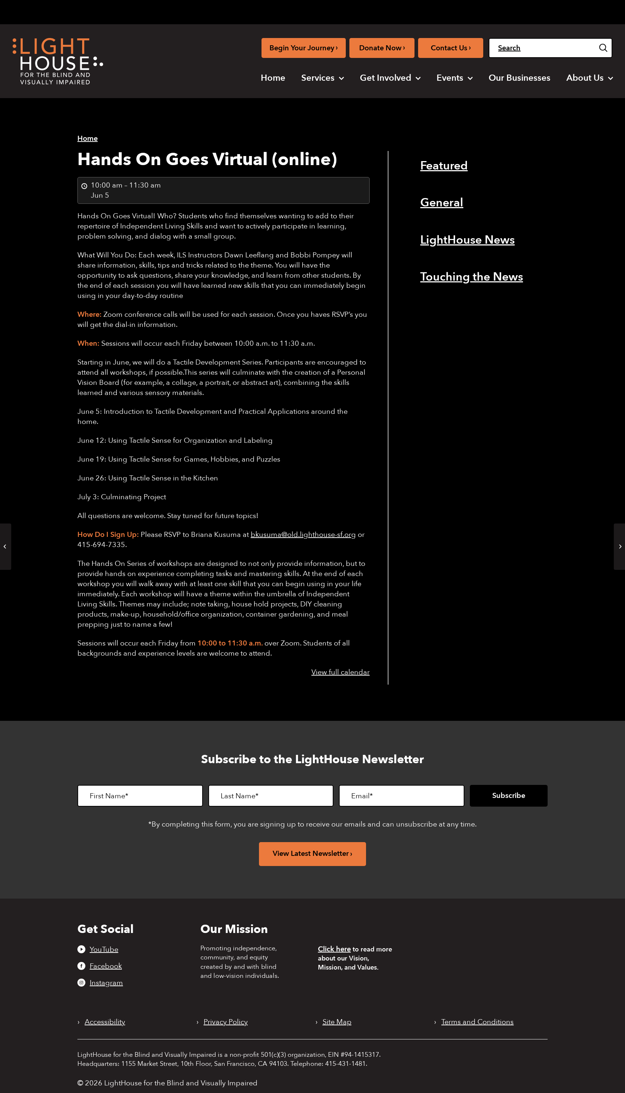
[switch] (576, 12)
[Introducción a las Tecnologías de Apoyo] (5, 547)
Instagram (106, 982)
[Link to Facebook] (446, 10)
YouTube (104, 949)
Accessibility (105, 1022)
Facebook (106, 966)
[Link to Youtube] (434, 10)
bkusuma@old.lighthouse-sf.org (303, 534)
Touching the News (471, 277)
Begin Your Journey (303, 47)
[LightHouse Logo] (58, 61)
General (441, 203)
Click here (334, 949)
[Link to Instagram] (457, 10)
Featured (444, 166)
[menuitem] (273, 78)
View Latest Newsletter (311, 853)
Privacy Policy (226, 1022)
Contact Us (451, 47)
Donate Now (382, 47)
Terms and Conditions (477, 1022)
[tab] (507, 11)
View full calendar (340, 672)
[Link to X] (471, 10)
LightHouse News (467, 240)
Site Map (337, 1022)
